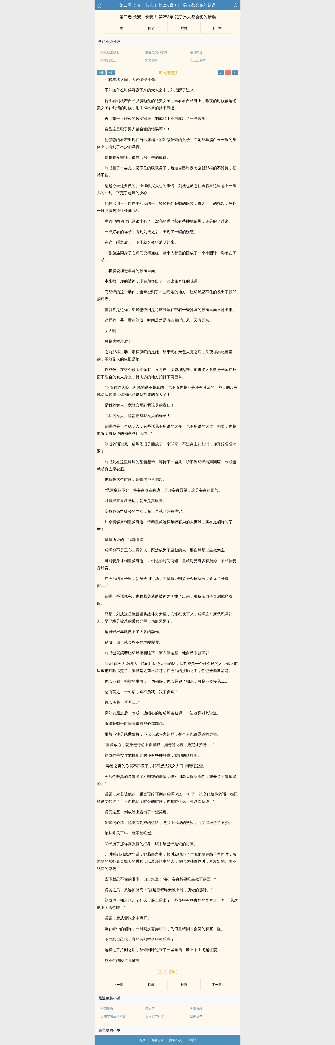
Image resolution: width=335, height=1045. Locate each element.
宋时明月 (151, 60)
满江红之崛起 (110, 52)
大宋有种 (196, 1008)
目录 (151, 28)
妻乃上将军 (198, 60)
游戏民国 (196, 52)
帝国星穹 (106, 1008)
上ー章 (118, 28)
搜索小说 (175, 1040)
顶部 (193, 1040)
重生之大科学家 (156, 52)
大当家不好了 (154, 1016)
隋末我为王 (108, 60)
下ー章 (217, 28)
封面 (184, 28)
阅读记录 (157, 1040)
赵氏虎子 (196, 1016)
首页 (142, 1040)
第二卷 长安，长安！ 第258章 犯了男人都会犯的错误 (167, 5)
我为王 (150, 1008)
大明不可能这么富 (113, 1016)
